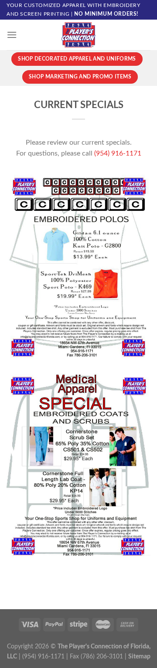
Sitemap (139, 656)
